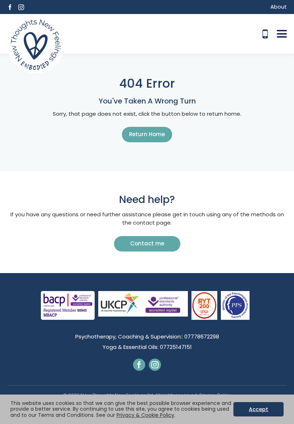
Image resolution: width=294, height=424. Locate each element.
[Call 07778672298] (265, 33)
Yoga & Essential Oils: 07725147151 (147, 347)
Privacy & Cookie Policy (145, 415)
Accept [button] (258, 409)
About (278, 6)
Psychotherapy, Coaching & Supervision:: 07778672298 (147, 336)
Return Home (147, 134)
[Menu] (282, 34)
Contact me (147, 243)
